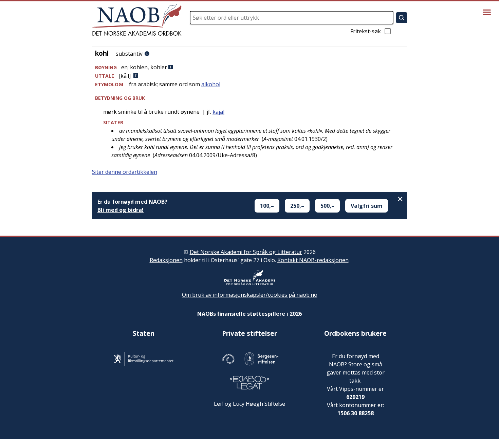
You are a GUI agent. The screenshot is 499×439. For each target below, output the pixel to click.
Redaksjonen (166, 260)
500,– (327, 205)
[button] (249, 67)
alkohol (210, 84)
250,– (297, 205)
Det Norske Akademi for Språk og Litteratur (246, 252)
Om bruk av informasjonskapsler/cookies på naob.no (249, 294)
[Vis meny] (486, 12)
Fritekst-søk (365, 31)
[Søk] (401, 17)
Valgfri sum (367, 205)
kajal (218, 111)
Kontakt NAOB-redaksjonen (313, 260)
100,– (267, 205)
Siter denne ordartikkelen (124, 172)
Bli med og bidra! (120, 210)
